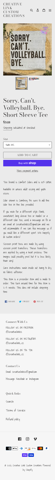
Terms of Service (15, 410)
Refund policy (13, 419)
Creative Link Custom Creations (14, 10)
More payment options (27, 171)
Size (5, 139)
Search (9, 401)
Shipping (7, 127)
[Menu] (50, 10)
